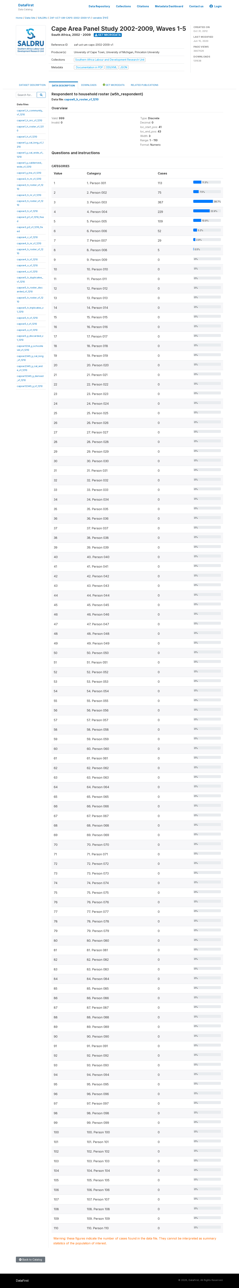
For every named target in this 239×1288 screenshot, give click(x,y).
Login (218, 6)
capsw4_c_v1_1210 (27, 237)
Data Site (30, 17)
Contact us (196, 6)
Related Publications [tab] (144, 85)
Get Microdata (109, 34)
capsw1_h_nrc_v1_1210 (29, 120)
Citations (143, 6)
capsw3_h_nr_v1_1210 (29, 194)
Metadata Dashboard (169, 6)
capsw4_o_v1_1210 (27, 265)
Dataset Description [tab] (32, 85)
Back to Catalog (32, 1259)
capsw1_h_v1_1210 (27, 136)
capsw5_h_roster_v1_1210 (81, 99)
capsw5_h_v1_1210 (27, 317)
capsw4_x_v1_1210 (27, 271)
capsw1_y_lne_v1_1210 (29, 172)
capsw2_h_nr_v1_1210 (29, 178)
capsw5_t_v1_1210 (27, 323)
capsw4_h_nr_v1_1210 (29, 243)
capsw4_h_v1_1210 (27, 259)
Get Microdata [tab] (115, 85)
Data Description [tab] (63, 85)
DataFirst (26, 5)
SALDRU (42, 17)
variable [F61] (100, 17)
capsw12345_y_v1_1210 (30, 386)
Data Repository (99, 6)
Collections (123, 6)
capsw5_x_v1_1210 (27, 329)
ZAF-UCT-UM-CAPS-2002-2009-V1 (70, 17)
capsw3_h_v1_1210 (27, 211)
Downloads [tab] (89, 85)
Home (19, 17)
